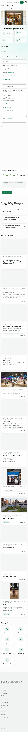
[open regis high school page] (14, 505)
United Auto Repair (8, 547)
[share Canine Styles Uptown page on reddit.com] (16, 56)
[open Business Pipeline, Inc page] (14, 563)
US (8, 5)
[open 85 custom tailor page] (14, 477)
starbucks (6, 605)
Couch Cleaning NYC (9, 292)
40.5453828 (8, 107)
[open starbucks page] (14, 591)
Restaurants (4, 693)
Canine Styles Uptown (9, 8)
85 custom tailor (8, 490)
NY (12, 5)
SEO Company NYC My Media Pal (13, 326)
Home (2, 5)
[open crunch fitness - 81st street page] (14, 380)
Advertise (3, 707)
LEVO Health (6, 421)
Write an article (5, 705)
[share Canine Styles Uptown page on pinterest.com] (7, 56)
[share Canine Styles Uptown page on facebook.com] (2, 56)
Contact (3, 719)
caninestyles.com (12, 72)
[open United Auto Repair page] (14, 534)
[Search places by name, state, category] (22, 2)
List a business (4, 702)
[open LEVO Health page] (14, 408)
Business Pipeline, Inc (9, 576)
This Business (9, 118)
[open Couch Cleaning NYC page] (14, 279)
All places (3, 690)
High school (6, 522)
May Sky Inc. (6, 360)
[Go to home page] (4, 2)
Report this (5, 119)
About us (3, 714)
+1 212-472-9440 (11, 76)
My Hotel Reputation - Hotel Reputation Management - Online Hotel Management (12, 261)
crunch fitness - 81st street (11, 393)
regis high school (8, 518)
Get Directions (6, 79)
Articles (3, 695)
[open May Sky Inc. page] (14, 347)
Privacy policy (4, 717)
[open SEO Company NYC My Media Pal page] (14, 313)
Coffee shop (6, 614)
